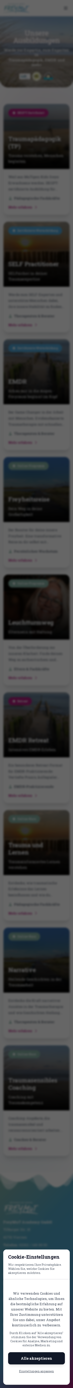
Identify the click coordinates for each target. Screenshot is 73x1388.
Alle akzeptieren (36, 1358)
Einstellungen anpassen (36, 1371)
